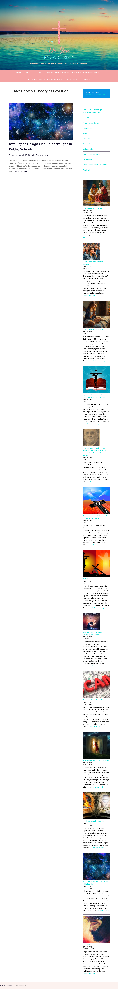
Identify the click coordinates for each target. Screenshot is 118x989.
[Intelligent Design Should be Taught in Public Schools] (96, 866)
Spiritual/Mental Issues (92, 154)
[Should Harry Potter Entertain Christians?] (91, 251)
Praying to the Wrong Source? (93, 329)
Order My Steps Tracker (78, 79)
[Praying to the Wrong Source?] (96, 314)
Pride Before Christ (91, 123)
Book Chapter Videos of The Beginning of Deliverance (72, 73)
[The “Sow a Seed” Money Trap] (96, 685)
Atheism (86, 118)
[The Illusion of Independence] (96, 806)
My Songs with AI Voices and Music (45, 79)
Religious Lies (88, 149)
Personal (86, 144)
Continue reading (20, 171)
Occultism (86, 138)
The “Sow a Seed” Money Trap (93, 700)
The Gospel (87, 128)
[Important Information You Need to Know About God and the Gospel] (96, 380)
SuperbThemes (20, 986)
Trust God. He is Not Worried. (93, 208)
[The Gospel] (96, 929)
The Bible (87, 170)
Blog (38, 73)
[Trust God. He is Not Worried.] (96, 193)
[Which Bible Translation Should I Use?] (96, 745)
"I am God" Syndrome (91, 112)
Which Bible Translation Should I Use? (96, 760)
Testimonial (87, 159)
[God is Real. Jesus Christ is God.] (96, 564)
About (29, 73)
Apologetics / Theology (92, 110)
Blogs (85, 133)
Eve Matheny (42, 155)
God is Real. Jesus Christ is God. (94, 579)
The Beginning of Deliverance (95, 164)
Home (19, 73)
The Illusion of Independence (93, 821)
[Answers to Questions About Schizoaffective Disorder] (91, 622)
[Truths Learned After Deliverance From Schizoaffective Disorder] (96, 501)
